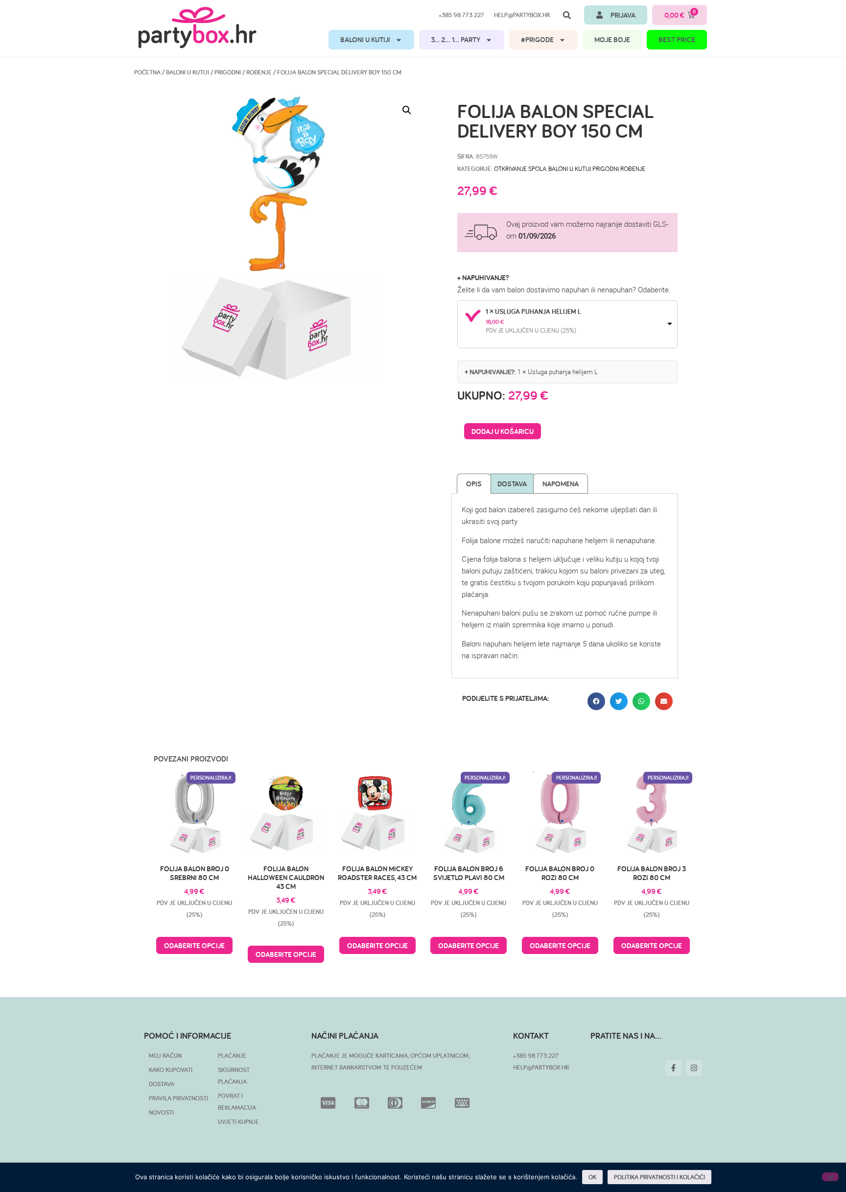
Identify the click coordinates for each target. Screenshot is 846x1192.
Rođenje (259, 72)
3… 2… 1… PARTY (455, 39)
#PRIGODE (537, 39)
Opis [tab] (474, 483)
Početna (147, 72)
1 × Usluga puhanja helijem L (533, 311)
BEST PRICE (676, 39)
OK (592, 1177)
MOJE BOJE (612, 39)
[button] (567, 15)
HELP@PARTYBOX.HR (541, 1067)
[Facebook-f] (673, 1068)
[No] (830, 1176)
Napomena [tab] (560, 483)
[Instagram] (694, 1068)
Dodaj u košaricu (502, 431)
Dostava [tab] (512, 483)
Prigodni (227, 72)
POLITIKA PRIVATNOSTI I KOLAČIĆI (659, 1177)
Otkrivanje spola (520, 168)
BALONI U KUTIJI (365, 39)
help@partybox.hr (522, 15)
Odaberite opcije (194, 945)
